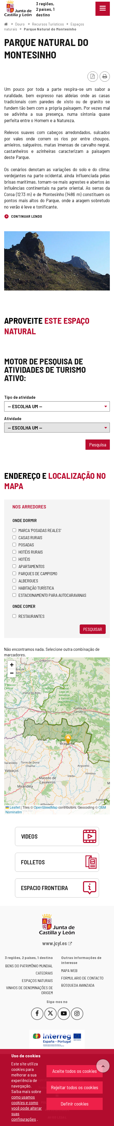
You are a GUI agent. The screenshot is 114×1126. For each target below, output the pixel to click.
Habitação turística (36, 587)
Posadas (26, 544)
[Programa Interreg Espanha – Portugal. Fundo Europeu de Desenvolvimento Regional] (57, 1040)
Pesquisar (92, 629)
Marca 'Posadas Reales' (40, 530)
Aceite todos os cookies (74, 1071)
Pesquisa (97, 444)
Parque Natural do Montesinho (50, 29)
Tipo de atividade (19, 397)
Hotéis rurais (31, 551)
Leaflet (14, 807)
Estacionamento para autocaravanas (52, 595)
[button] (11, 665)
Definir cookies (75, 1104)
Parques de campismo (38, 573)
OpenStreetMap (46, 807)
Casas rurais (30, 537)
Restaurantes (32, 616)
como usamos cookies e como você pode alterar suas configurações (26, 1108)
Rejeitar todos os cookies (74, 1087)
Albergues (28, 580)
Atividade (12, 418)
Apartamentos (32, 566)
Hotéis (24, 559)
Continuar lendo (26, 216)
